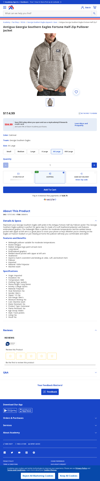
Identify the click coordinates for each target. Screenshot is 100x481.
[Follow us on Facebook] (4, 452)
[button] (85, 124)
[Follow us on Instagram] (26, 452)
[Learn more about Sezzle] (50, 199)
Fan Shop (15, 22)
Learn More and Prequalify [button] (81, 124)
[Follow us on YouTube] (19, 452)
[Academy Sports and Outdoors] (11, 7)
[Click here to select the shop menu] (4, 7)
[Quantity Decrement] (5, 165)
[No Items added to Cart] (95, 7)
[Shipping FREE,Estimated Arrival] (50, 177)
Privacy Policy (81, 468)
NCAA (23, 22)
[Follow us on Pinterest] (33, 452)
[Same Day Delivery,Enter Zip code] (81, 177)
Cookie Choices (50, 470)
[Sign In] (82, 7)
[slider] (50, 64)
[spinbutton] (50, 165)
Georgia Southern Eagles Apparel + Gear (42, 22)
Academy (6, 22)
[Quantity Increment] (94, 165)
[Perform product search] (94, 13)
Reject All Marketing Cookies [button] (38, 475)
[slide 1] (50, 102)
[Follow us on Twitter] (12, 452)
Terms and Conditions (16, 470)
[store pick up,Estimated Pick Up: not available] (18, 177)
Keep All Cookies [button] (68, 475)
